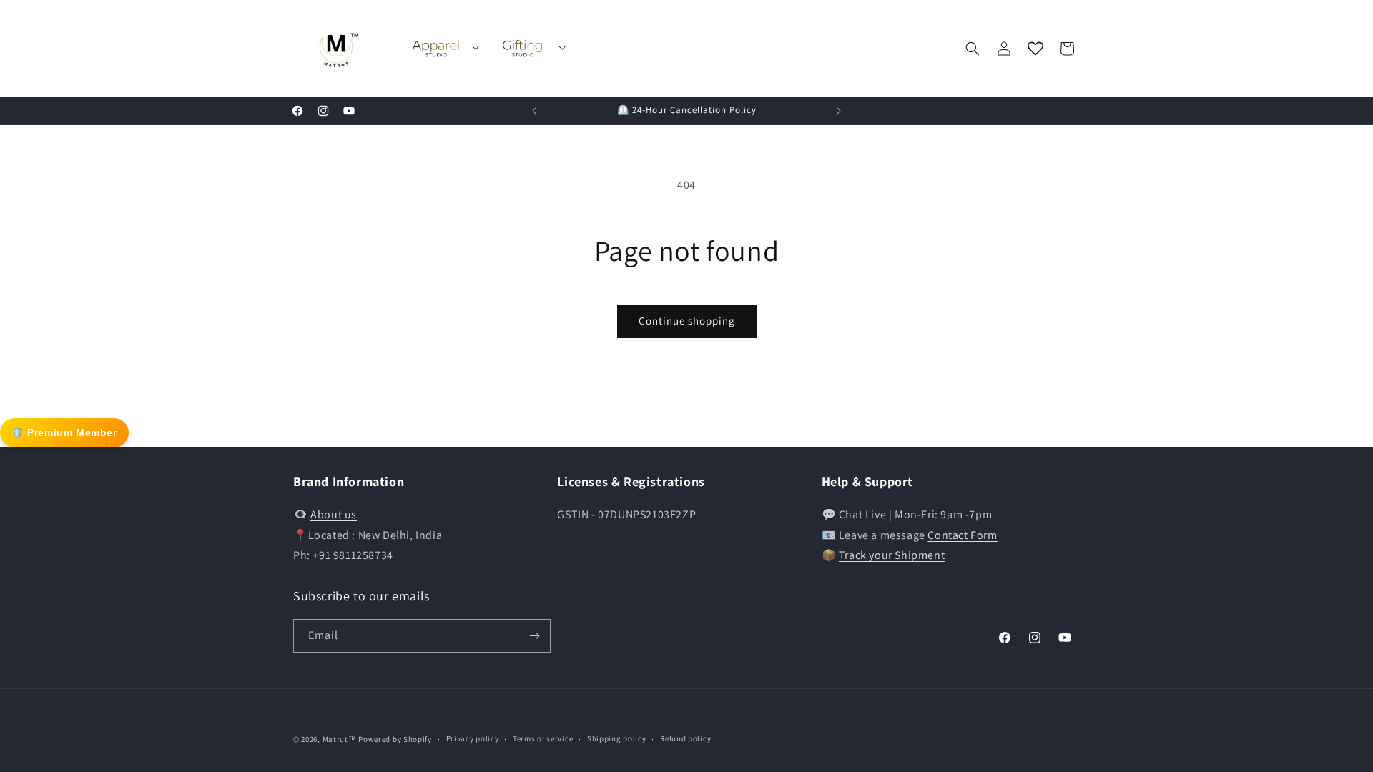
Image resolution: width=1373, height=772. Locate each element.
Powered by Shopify (395, 739)
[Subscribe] (534, 636)
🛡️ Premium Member (64, 432)
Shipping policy (616, 738)
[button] (972, 48)
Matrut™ (340, 739)
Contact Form (962, 535)
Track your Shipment (892, 555)
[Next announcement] (839, 110)
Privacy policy (472, 738)
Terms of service (543, 738)
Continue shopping (687, 320)
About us (333, 514)
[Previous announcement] (534, 110)
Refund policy (685, 738)
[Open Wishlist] (1035, 48)
